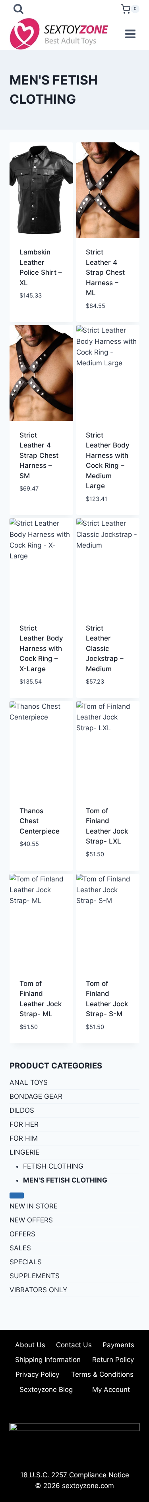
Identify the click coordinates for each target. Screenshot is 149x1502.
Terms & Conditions (102, 1374)
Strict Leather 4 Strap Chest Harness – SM (38, 455)
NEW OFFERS (31, 1220)
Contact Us (74, 1345)
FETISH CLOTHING (53, 1166)
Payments (118, 1345)
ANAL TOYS (29, 1082)
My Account (111, 1390)
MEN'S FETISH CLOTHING (65, 1180)
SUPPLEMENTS (35, 1276)
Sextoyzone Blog (46, 1390)
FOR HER (24, 1124)
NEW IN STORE (34, 1206)
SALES (20, 1248)
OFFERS (22, 1234)
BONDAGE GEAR (36, 1096)
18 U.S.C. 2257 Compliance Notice (74, 1475)
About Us (30, 1345)
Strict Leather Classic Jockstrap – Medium (105, 648)
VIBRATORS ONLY (38, 1290)
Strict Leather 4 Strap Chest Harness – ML (105, 272)
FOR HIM (24, 1138)
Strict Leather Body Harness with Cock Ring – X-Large (41, 648)
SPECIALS (26, 1262)
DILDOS (22, 1110)
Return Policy (113, 1360)
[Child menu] (17, 1195)
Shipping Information (48, 1360)
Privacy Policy (37, 1374)
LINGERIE (24, 1152)
